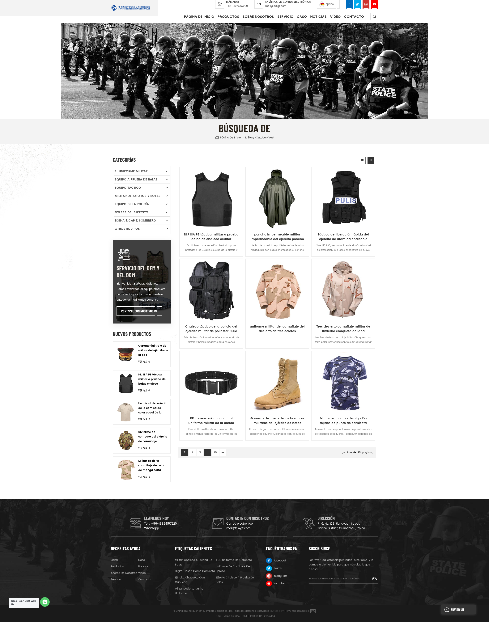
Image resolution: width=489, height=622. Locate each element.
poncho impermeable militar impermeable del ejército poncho (277, 236)
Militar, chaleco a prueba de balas (193, 562)
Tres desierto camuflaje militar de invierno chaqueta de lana (343, 328)
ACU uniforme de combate (234, 560)
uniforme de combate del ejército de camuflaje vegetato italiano (152, 437)
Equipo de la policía (132, 204)
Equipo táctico (128, 187)
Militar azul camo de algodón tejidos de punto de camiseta (343, 420)
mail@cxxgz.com (275, 6)
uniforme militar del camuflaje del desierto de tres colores (277, 328)
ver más (142, 361)
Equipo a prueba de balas (136, 179)
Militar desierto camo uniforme (189, 590)
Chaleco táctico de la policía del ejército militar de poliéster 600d (211, 328)
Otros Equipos (127, 228)
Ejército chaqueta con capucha (190, 579)
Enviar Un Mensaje (457, 610)
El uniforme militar (131, 171)
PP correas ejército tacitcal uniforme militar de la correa (211, 420)
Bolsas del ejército (131, 212)
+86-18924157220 (237, 6)
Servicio (285, 16)
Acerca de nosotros (124, 573)
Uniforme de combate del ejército (233, 568)
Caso (141, 560)
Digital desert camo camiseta (195, 571)
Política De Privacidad (262, 616)
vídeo (335, 16)
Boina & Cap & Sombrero (135, 220)
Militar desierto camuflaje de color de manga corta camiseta (151, 465)
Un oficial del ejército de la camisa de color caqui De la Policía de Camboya (152, 408)
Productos (228, 16)
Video (142, 573)
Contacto (354, 16)
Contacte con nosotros (137, 311)
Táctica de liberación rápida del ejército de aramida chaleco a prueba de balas (343, 236)
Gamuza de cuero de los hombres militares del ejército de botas (277, 420)
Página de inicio (199, 16)
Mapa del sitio (232, 616)
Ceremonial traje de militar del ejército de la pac (153, 350)
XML (245, 616)
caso (302, 16)
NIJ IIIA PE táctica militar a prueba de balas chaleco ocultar (211, 236)
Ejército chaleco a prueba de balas (235, 579)
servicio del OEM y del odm (138, 271)
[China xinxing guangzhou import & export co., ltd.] (130, 8)
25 (215, 452)
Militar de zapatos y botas (137, 195)
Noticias (318, 16)
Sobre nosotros (258, 16)
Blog (218, 616)
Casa (114, 560)
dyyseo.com (277, 611)
